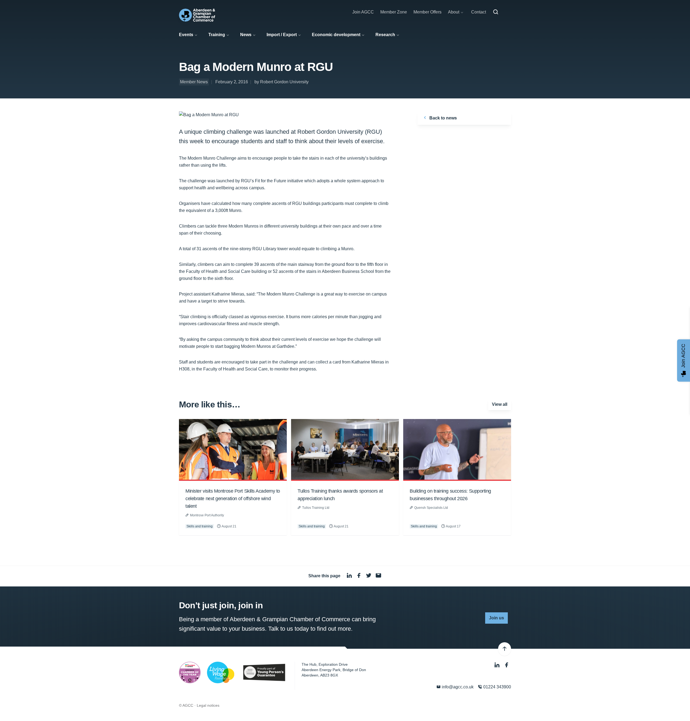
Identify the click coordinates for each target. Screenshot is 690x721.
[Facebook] (506, 665)
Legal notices (208, 705)
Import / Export (282, 34)
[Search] (495, 12)
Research (385, 34)
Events (186, 34)
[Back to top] (504, 649)
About (453, 12)
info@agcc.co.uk (457, 687)
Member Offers (427, 12)
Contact (478, 12)
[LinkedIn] (497, 665)
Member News (194, 82)
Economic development (336, 34)
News (245, 34)
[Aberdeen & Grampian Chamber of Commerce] (197, 15)
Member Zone (393, 12)
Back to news (442, 118)
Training (216, 34)
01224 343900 (496, 687)
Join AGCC (363, 12)
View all (499, 404)
